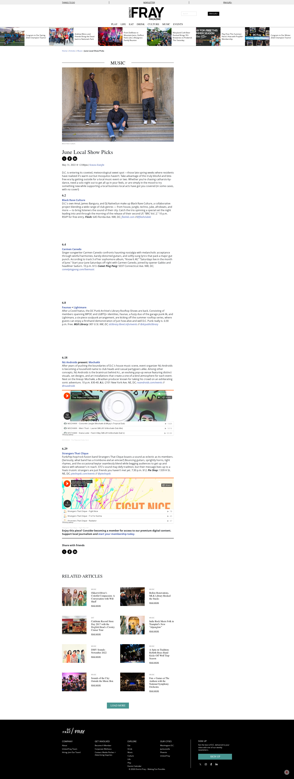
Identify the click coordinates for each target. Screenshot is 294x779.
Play (114, 24)
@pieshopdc (104, 473)
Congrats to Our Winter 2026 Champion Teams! (281, 36)
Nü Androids (69, 362)
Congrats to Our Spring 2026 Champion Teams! (36, 36)
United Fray (165, 756)
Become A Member (103, 745)
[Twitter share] (64, 158)
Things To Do (68, 2)
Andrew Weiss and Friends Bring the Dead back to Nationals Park (84, 36)
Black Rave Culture (73, 200)
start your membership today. (116, 534)
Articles (72, 51)
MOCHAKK (66, 440)
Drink (141, 24)
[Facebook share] (69, 158)
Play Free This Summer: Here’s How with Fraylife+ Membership (232, 36)
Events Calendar (134, 766)
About (64, 745)
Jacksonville (165, 749)
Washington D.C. (167, 745)
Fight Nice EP (84, 528)
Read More (96, 606)
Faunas (66, 307)
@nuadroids (68, 386)
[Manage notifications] (286, 772)
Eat (131, 24)
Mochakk (94, 362)
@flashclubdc (144, 217)
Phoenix (163, 752)
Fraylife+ (227, 2)
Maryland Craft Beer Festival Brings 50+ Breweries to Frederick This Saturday (182, 36)
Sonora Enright (96, 164)
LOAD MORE (118, 705)
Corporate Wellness (103, 749)
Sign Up (215, 756)
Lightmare (80, 307)
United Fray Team (69, 749)
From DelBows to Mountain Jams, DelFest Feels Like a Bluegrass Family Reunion (134, 36)
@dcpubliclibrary (149, 324)
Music (166, 24)
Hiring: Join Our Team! (71, 752)
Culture (153, 24)
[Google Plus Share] (206, 764)
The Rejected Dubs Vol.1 (80, 440)
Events (178, 24)
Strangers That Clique (69, 528)
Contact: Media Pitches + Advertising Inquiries (105, 753)
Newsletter (149, 2)
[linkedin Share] (75, 158)
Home (64, 51)
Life (123, 24)
